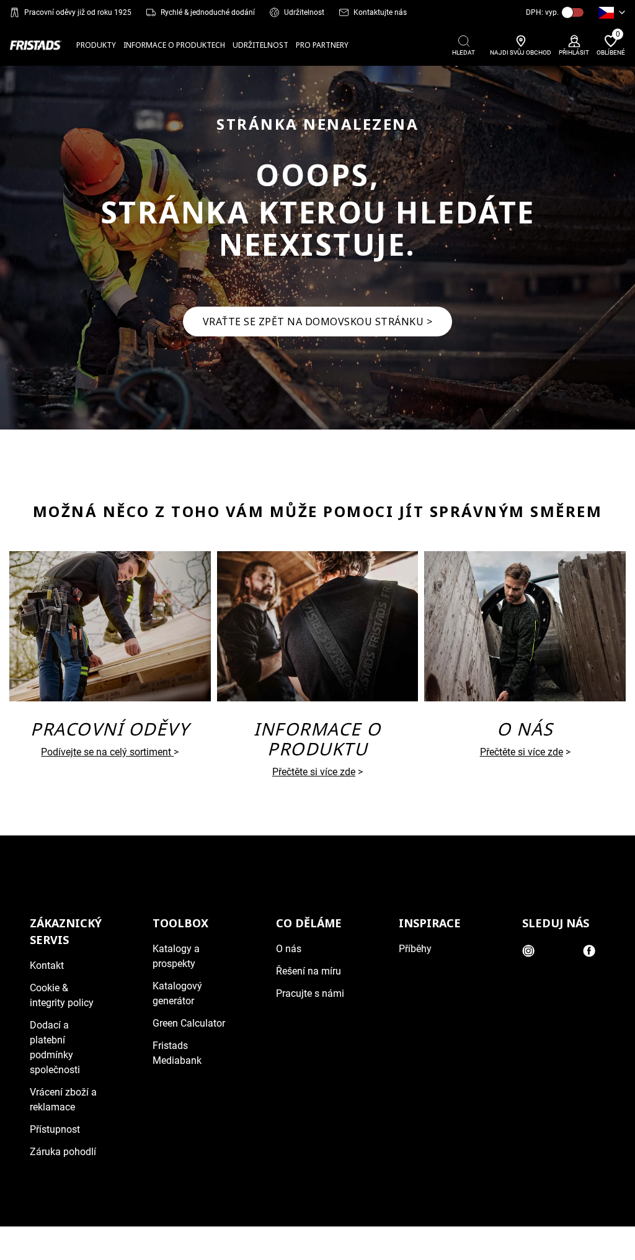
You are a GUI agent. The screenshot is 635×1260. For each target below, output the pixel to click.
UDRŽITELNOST (260, 45)
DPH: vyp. (542, 12)
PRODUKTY (96, 45)
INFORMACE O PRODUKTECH (174, 45)
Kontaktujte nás (380, 12)
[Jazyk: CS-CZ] (611, 12)
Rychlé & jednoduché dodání (208, 12)
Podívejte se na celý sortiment (106, 752)
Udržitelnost (304, 12)
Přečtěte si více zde (313, 772)
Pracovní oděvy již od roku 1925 (77, 12)
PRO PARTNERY (322, 45)
